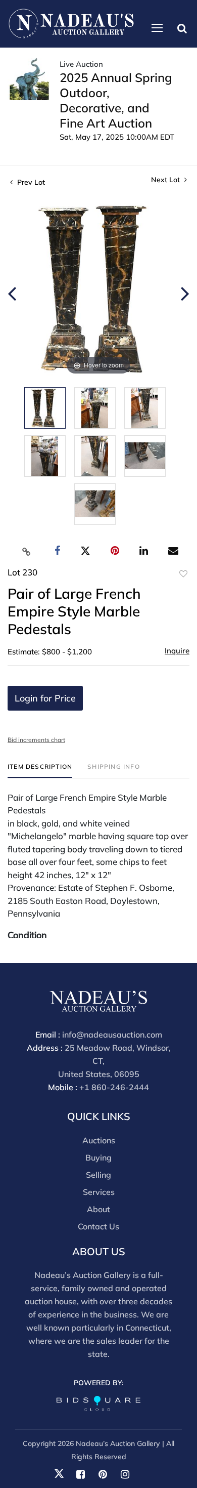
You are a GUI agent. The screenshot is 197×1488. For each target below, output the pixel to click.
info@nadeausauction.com (112, 1034)
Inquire (177, 650)
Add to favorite (183, 574)
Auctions (98, 1140)
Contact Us (98, 1226)
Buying (98, 1157)
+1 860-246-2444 (114, 1087)
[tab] (40, 770)
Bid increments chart (36, 739)
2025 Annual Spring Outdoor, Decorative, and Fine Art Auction (116, 100)
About (98, 1209)
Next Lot (166, 180)
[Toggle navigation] (157, 28)
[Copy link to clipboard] (27, 551)
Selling (98, 1175)
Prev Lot (30, 182)
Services (99, 1192)
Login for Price (45, 698)
